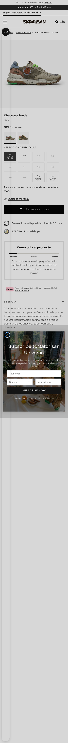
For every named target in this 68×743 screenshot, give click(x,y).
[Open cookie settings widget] (6, 32)
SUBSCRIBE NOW (34, 390)
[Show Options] (29, 382)
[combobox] (18, 382)
